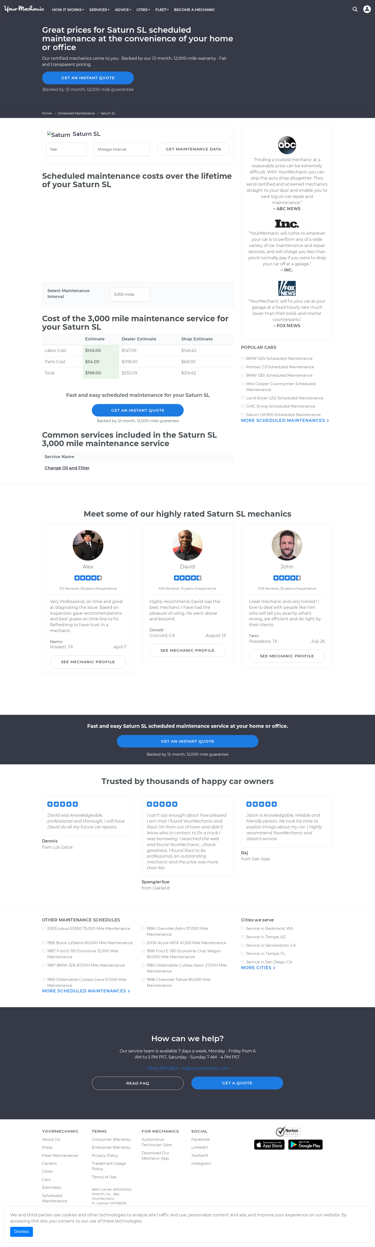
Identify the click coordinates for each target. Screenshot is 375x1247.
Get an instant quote (88, 77)
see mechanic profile (88, 661)
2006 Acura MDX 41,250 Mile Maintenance (186, 942)
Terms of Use (104, 1176)
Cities (47, 1171)
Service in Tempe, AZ (266, 936)
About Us (51, 1139)
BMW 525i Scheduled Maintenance (279, 358)
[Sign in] (367, 9)
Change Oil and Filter (67, 468)
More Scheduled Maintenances (283, 420)
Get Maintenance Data (193, 149)
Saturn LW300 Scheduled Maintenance (283, 414)
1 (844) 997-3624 (163, 1068)
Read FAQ (137, 1083)
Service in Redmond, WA (269, 928)
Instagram (201, 1163)
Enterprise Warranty (111, 1147)
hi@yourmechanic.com (205, 1068)
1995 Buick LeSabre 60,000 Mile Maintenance (90, 942)
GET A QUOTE (237, 1082)
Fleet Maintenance (60, 1155)
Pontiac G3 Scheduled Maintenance (280, 366)
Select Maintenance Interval (68, 293)
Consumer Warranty (111, 1139)
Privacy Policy (105, 1155)
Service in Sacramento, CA (271, 945)
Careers (49, 1163)
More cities (257, 967)
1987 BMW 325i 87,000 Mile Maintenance (86, 965)
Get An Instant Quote (138, 410)
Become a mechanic (194, 9)
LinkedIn (199, 1147)
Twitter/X (199, 1155)
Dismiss (21, 1231)
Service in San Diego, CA (269, 961)
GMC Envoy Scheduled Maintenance (280, 406)
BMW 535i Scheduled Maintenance (279, 375)
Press (47, 1147)
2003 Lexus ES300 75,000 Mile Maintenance (88, 928)
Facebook (200, 1139)
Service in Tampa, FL (265, 953)
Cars (46, 1179)
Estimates (51, 1187)
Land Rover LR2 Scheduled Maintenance (284, 398)
